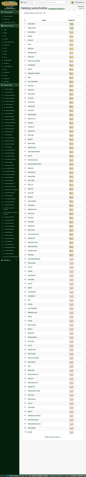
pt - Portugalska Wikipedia (9, 198)
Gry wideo (6, 39)
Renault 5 (30, 139)
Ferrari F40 (31, 193)
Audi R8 (30, 287)
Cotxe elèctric (31, 32)
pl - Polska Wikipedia (8, 195)
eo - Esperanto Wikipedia (9, 119)
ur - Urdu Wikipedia (8, 241)
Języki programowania (9, 42)
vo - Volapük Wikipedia (9, 250)
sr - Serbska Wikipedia (8, 223)
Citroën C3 (30, 378)
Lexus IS (30, 403)
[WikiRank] (9, 3)
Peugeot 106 (31, 386)
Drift (29, 300)
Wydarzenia (6, 81)
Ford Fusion (31, 221)
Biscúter (30, 69)
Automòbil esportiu (33, 160)
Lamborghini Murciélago (34, 259)
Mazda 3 (30, 329)
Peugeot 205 (31, 226)
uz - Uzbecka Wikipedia (9, 244)
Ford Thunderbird (32, 308)
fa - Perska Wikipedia (8, 131)
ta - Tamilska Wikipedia (9, 229)
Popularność (6, 19)
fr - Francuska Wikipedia (9, 137)
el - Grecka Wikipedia (8, 113)
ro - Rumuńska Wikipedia (9, 201)
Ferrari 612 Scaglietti (33, 358)
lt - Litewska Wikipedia (9, 180)
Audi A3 (30, 155)
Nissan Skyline (31, 362)
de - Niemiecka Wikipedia (9, 110)
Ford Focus (31, 85)
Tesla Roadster (32, 275)
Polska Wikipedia (79, 2)
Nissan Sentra (31, 143)
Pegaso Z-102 (31, 118)
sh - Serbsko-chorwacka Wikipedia (9, 208)
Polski (24, 2)
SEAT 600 (30, 40)
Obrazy (5, 57)
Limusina (30, 271)
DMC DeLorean (32, 147)
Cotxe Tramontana (32, 81)
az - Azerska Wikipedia (9, 92)
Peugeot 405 (31, 131)
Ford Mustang (31, 65)
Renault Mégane (32, 201)
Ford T (29, 44)
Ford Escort (31, 213)
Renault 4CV (31, 333)
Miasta (5, 54)
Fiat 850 (30, 283)
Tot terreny (31, 98)
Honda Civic (31, 89)
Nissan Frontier (32, 399)
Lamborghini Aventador (34, 151)
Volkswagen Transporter (34, 415)
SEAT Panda (31, 180)
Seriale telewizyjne (8, 66)
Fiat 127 (30, 267)
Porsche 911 (31, 127)
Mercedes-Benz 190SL (34, 391)
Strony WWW (6, 72)
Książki (5, 48)
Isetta (29, 77)
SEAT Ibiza (31, 48)
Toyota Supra (31, 407)
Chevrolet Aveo (32, 349)
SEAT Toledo (31, 230)
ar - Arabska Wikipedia (8, 89)
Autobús (30, 36)
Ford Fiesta (31, 110)
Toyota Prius (31, 102)
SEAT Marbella (31, 428)
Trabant (30, 316)
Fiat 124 (30, 345)
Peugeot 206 (31, 106)
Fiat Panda (30, 217)
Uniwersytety (6, 78)
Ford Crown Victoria (33, 419)
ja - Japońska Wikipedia (9, 165)
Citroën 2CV (31, 56)
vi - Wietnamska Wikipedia (9, 247)
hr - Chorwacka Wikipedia (9, 150)
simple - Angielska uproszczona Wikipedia (11, 213)
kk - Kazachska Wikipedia (9, 171)
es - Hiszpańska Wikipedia (9, 122)
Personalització (32, 292)
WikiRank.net (81, 6)
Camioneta (30, 168)
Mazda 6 (30, 411)
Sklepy (5, 69)
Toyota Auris (31, 279)
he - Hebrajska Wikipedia (9, 144)
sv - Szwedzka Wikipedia (9, 226)
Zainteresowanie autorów (9, 22)
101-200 (51, 437)
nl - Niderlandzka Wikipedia (10, 186)
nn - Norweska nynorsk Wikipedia (11, 189)
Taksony (5, 75)
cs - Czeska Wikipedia (8, 104)
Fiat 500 (30, 320)
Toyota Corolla (31, 263)
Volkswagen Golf (32, 52)
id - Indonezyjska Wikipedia (10, 159)
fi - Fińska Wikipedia (8, 134)
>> (60, 437)
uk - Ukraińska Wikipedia (9, 238)
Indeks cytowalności (8, 16)
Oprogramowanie (7, 60)
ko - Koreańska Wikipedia (9, 174)
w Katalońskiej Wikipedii (56, 9)
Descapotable (31, 176)
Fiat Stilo (30, 304)
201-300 (56, 437)
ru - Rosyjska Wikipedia (9, 204)
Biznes (5, 29)
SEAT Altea (31, 254)
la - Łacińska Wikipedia (9, 177)
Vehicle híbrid (31, 23)
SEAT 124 (30, 184)
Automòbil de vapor (33, 242)
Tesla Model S (31, 296)
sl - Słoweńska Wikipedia (9, 220)
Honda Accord (31, 172)
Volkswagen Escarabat (34, 73)
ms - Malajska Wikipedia (9, 183)
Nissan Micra (31, 370)
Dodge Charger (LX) (33, 374)
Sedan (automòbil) (32, 246)
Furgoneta (30, 122)
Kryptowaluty (6, 45)
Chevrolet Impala (32, 250)
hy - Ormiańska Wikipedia (9, 156)
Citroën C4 (30, 188)
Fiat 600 (30, 432)
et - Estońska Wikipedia (9, 125)
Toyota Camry (31, 94)
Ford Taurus (31, 395)
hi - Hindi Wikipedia (8, 147)
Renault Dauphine (32, 337)
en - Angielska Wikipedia (9, 116)
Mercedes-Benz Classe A (34, 164)
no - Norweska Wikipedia (9, 192)
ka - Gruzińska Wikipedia (9, 168)
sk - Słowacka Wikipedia (9, 217)
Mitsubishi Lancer (32, 312)
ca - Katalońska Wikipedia (9, 101)
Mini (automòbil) (32, 114)
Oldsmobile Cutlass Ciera (34, 424)
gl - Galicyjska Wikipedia (9, 140)
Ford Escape (31, 205)
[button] (76, 15)
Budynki (5, 33)
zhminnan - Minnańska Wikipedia (11, 256)
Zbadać (66, 2)
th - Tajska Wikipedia (8, 232)
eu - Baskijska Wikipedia (9, 128)
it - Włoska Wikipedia (8, 162)
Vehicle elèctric (32, 28)
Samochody (6, 63)
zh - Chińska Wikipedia (9, 253)
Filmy (5, 36)
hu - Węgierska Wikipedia (9, 153)
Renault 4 (30, 197)
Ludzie (5, 51)
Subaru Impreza (32, 325)
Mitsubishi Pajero (32, 209)
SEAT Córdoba (31, 353)
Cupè (29, 366)
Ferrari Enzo (31, 341)
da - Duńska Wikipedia (8, 107)
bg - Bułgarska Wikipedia (9, 98)
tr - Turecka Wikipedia (8, 235)
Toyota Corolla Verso (33, 234)
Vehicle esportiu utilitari (34, 61)
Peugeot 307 (31, 238)
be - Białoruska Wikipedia (9, 95)
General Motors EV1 (33, 382)
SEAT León (31, 135)
